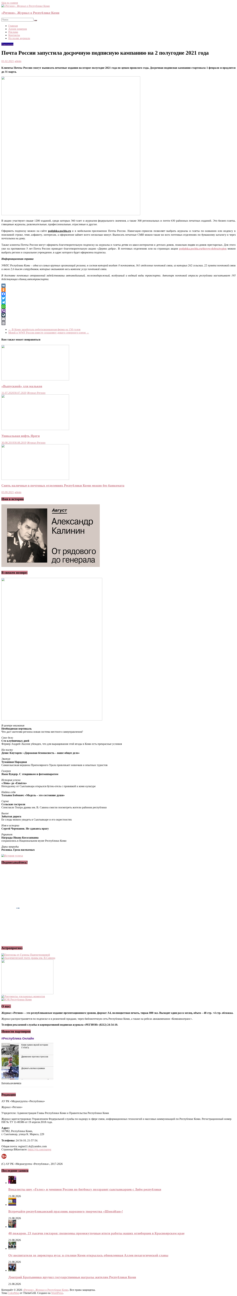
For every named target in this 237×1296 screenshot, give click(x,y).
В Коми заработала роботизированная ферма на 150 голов (44, 329)
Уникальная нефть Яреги (20, 436)
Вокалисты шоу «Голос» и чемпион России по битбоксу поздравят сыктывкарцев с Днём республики (84, 1189)
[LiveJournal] (118, 315)
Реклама (13, 32)
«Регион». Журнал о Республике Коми (30, 13)
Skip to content (9, 2)
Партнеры (7, 44)
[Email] (118, 319)
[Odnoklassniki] (118, 290)
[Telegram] (118, 302)
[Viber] (118, 311)
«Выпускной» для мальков (21, 386)
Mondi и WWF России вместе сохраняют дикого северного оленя (48, 332)
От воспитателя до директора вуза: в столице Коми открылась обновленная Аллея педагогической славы (88, 1255)
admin (18, 61)
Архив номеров (17, 28)
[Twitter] (118, 298)
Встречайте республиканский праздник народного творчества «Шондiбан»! (65, 1211)
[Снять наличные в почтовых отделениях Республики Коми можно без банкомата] (35, 478)
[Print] (118, 323)
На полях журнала (19, 38)
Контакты (14, 35)
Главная (13, 25)
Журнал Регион (36, 392)
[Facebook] (118, 294)
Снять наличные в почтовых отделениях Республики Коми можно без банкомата (62, 485)
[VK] (118, 286)
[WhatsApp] (118, 306)
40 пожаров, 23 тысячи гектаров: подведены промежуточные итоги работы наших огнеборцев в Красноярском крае (96, 1233)
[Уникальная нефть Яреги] (35, 429)
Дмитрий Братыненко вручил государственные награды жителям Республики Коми (72, 1277)
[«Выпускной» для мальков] (35, 379)
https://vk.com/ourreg (39, 1149)
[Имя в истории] (50, 566)
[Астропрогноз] (25, 954)
